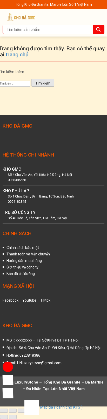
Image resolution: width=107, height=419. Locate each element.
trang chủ (17, 54)
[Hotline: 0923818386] (8, 367)
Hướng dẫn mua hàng (24, 261)
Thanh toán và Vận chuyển (28, 254)
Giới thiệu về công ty (22, 267)
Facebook (10, 300)
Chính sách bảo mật (22, 248)
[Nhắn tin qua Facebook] (8, 380)
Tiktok (45, 300)
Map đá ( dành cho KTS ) (61, 407)
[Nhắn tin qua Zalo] (8, 393)
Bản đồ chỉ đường (20, 274)
